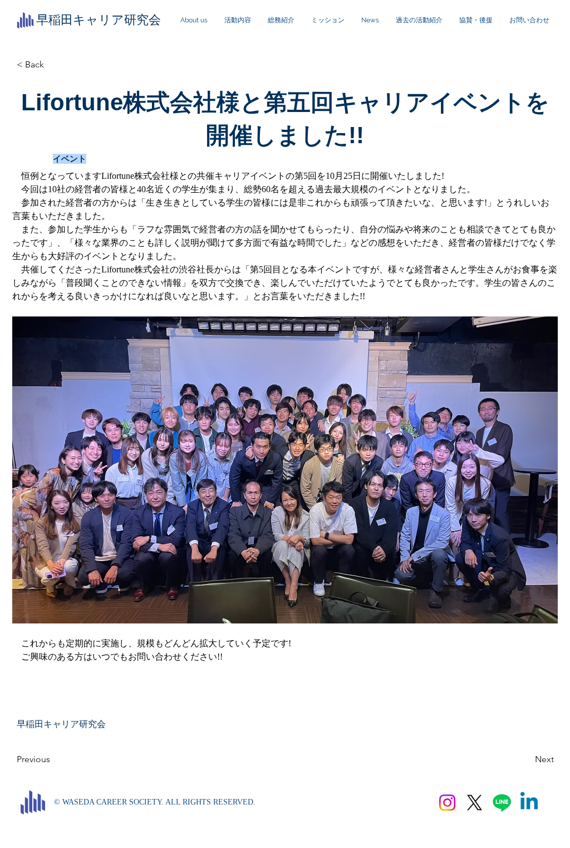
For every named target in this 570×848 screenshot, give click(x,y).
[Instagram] (447, 802)
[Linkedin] (529, 802)
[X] (474, 802)
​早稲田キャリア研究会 (98, 20)
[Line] (502, 802)
